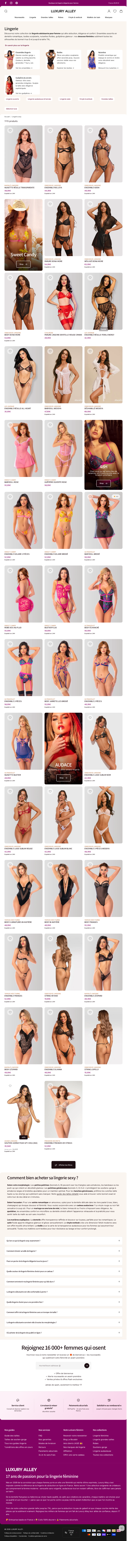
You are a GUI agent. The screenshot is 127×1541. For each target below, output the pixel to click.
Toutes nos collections (103, 1442)
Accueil (7, 117)
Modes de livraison (47, 1430)
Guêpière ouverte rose (55, 477)
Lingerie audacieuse (102, 1438)
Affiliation (67, 1438)
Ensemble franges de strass (58, 1130)
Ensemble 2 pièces (91, 693)
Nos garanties (45, 1426)
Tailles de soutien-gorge (15, 1426)
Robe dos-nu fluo (12, 621)
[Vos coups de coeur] (115, 11)
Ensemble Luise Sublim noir (96, 766)
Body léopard (11, 1057)
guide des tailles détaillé (67, 1181)
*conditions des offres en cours (18, 1434)
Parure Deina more (53, 259)
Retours (42, 1434)
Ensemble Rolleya (52, 186)
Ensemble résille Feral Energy (98, 332)
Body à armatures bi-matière (18, 912)
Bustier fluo (50, 621)
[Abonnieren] (85, 1352)
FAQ (40, 1422)
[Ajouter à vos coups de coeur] (10, 130)
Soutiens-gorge (100, 1434)
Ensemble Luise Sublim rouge (18, 839)
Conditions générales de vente (37, 1523)
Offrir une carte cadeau (74, 1442)
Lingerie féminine (101, 1422)
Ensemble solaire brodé (55, 548)
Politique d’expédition (10, 1523)
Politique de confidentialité (31, 1520)
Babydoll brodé (91, 548)
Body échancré (90, 621)
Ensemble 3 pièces (13, 693)
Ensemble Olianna (52, 1057)
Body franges (89, 912)
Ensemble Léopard (92, 984)
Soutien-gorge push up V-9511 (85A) (21, 1130)
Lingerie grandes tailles (103, 1426)
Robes (95, 1430)
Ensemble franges (13, 984)
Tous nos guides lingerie (15, 1430)
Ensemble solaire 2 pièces (17, 548)
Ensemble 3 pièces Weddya (95, 839)
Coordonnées (23, 1523)
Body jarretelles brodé (55, 693)
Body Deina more (12, 332)
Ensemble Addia (90, 186)
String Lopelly (90, 1057)
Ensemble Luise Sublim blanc (58, 839)
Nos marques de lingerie (74, 1434)
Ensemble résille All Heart (17, 404)
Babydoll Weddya (52, 404)
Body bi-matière (51, 912)
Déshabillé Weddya (92, 404)
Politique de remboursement (13, 1520)
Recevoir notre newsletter (75, 1422)
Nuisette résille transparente (19, 186)
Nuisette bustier (12, 766)
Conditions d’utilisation (47, 1520)
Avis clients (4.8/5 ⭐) (73, 1430)
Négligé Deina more (92, 259)
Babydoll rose (11, 477)
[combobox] (116, 3)
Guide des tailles (11, 1422)
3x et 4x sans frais (47, 1442)
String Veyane (50, 984)
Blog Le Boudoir (70, 1426)
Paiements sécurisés (48, 1438)
